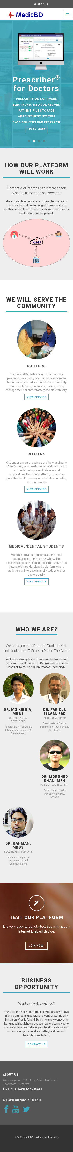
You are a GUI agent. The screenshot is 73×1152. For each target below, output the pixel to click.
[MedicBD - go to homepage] (24, 14)
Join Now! (36, 945)
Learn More (36, 129)
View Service (36, 397)
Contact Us (36, 1044)
